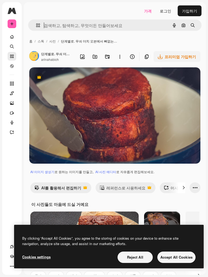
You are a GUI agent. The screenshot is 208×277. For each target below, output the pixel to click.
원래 (60, 78)
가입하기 (189, 11)
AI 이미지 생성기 (42, 171)
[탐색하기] (12, 66)
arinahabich (50, 59)
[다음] (183, 187)
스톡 (41, 41)
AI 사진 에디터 (105, 171)
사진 (52, 41)
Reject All (135, 257)
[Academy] (12, 256)
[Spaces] (12, 93)
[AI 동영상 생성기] (12, 112)
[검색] (12, 46)
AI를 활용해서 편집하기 (57, 189)
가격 (148, 11)
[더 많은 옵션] (119, 56)
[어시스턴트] (12, 132)
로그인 (165, 11)
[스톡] (12, 56)
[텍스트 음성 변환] (12, 122)
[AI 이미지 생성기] (12, 103)
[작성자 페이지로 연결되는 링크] (34, 56)
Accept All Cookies (176, 257)
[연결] (12, 246)
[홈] (12, 36)
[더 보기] (12, 266)
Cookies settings (36, 256)
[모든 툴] (12, 83)
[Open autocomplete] (35, 25)
